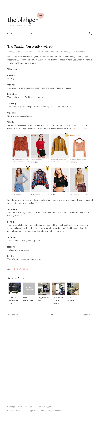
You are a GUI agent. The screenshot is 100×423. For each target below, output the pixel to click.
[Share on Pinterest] (24, 269)
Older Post (87, 315)
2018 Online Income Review (57, 300)
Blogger (47, 407)
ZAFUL (74, 128)
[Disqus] (50, 354)
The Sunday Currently (60, 51)
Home (9, 34)
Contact (33, 34)
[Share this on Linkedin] (26, 269)
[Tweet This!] (17, 269)
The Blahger (27, 407)
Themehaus (20, 411)
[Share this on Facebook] (14, 269)
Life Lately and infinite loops (13, 300)
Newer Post (13, 315)
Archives (20, 34)
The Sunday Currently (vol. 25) (30, 46)
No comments (79, 51)
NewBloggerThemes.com (54, 411)
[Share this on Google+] (21, 269)
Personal (46, 51)
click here (83, 128)
